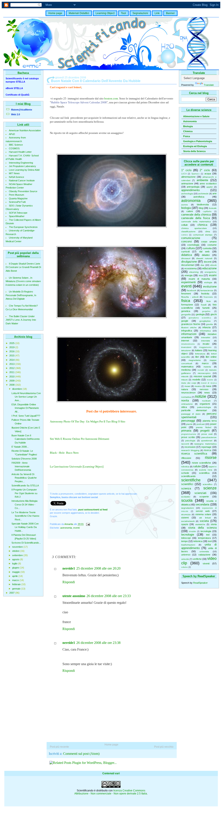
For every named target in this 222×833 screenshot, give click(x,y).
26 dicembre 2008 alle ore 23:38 (98, 643)
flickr (208, 301)
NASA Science (16, 177)
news (207, 392)
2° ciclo (205, 170)
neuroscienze (188, 392)
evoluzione (210, 286)
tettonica (197, 541)
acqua (207, 173)
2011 (12, 372)
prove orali (207, 434)
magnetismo (195, 360)
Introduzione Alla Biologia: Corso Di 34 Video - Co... (24, 504)
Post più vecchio (163, 746)
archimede (203, 193)
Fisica (186, 136)
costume (212, 245)
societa (204, 521)
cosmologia (193, 245)
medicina (186, 370)
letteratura (200, 353)
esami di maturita (199, 279)
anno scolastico (208, 183)
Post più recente (59, 746)
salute (197, 466)
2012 (12, 368)
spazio (184, 524)
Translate (209, 85)
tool (210, 541)
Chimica (188, 131)
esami (213, 275)
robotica (185, 466)
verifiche (197, 559)
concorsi (186, 241)
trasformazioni (188, 545)
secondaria (202, 504)
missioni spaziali (202, 376)
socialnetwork (188, 521)
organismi (205, 404)
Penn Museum (16, 194)
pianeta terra (210, 420)
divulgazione (189, 261)
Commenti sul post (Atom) (81, 753)
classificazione (188, 231)
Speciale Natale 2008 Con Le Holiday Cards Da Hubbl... (25, 527)
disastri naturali (204, 258)
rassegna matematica (205, 444)
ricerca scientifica (194, 453)
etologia (208, 282)
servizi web (203, 511)
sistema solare (203, 514)
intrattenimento (188, 344)
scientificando (188, 476)
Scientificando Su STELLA (25, 485)
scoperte (204, 496)
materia (207, 366)
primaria (186, 430)
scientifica (204, 473)
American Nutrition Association (25, 130)
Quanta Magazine (18, 198)
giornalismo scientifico (200, 318)
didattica (186, 255)
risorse (211, 457)
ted (207, 534)
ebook (213, 265)
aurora (184, 204)
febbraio (16, 584)
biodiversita (203, 204)
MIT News (14, 173)
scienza (186, 488)
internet (185, 340)
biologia (186, 207)
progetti (205, 430)
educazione (209, 268)
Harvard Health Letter (20, 152)
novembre (17, 547)
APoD (12, 134)
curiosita (207, 248)
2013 (12, 364)
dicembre (17, 389)
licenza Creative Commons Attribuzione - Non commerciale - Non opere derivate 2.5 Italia (110, 792)
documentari (187, 265)
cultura (190, 248)
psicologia (190, 440)
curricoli (185, 251)
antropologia (193, 186)
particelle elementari (194, 410)
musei (187, 386)
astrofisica (198, 196)
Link (157, 13)
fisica (185, 301)
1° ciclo (186, 170)
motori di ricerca (208, 383)
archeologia (187, 193)
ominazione (187, 404)
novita (185, 400)
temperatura (204, 538)
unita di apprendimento (199, 546)
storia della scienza (202, 527)
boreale (213, 208)
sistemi (185, 517)
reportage (206, 447)
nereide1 (68, 568)
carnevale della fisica (195, 218)
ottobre (16, 551)
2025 (12, 343)
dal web (204, 251)
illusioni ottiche (189, 327)
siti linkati (205, 517)
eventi (186, 286)
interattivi (205, 337)
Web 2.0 (15, 114)
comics (184, 235)
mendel (201, 370)
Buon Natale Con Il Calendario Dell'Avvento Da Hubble (25, 439)
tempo (184, 541)
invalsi (206, 344)
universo (185, 554)
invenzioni (186, 347)
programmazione (188, 434)
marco (205, 363)
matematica (187, 366)
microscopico (204, 373)
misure (184, 379)
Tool (123, 13)
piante (189, 424)
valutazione (204, 554)
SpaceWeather (16, 216)
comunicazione (190, 238)
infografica (186, 330)
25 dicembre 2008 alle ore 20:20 (98, 568)
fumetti (205, 308)
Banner (170, 13)
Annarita (69, 524)
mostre (210, 380)
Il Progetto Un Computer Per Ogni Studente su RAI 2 (24, 493)
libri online (211, 357)
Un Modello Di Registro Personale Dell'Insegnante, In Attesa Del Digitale (21, 295)
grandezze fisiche (190, 324)
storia (214, 524)
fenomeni (186, 293)
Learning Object (105, 13)
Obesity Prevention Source (23, 191)
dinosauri (185, 258)
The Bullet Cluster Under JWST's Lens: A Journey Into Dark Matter (21, 320)
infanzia (206, 327)
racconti (185, 444)
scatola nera (205, 470)
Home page (55, 13)
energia (189, 275)
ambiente (202, 180)
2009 (12, 380)
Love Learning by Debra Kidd (24, 170)
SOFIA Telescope (18, 212)
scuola (187, 500)
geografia (186, 314)
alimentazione (188, 176)
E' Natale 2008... (20, 446)
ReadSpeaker (200, 582)
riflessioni (186, 458)
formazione (187, 304)
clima (207, 231)
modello (196, 379)
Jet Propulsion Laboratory (22, 166)
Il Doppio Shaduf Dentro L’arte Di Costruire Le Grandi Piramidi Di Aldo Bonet (23, 267)
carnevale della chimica (196, 214)
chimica (202, 224)
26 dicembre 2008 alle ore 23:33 (109, 596)
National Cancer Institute (22, 180)
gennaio (16, 588)
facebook (191, 290)
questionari (206, 440)
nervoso (204, 389)
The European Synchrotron (23, 227)
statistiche (200, 524)
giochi (214, 314)
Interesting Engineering (21, 162)
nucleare (206, 400)
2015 (12, 355)
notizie (200, 396)
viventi (206, 563)
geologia (200, 314)
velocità (185, 559)
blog (201, 208)
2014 (12, 360)
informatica (205, 331)
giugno (16, 567)
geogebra (206, 311)
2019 (12, 347)
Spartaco (195, 174)
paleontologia (204, 407)
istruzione (186, 350)
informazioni (188, 334)
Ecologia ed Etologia (195, 146)
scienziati (200, 493)
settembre (17, 555)
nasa (208, 386)
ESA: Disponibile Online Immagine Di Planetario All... (25, 408)
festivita (205, 293)
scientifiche (191, 480)
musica (198, 386)
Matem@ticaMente (21, 109)
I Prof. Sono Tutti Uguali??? (25, 415)
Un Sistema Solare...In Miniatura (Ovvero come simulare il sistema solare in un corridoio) (23, 281)
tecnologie (187, 534)
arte (214, 193)
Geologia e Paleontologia (197, 141)
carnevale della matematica (196, 221)
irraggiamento (205, 347)
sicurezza (186, 514)
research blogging (190, 450)
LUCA (184, 174)
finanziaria (208, 297)
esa (201, 275)
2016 (12, 351)
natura (184, 389)
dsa (202, 265)
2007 (12, 592)
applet (209, 187)
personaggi (188, 420)
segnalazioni (187, 508)
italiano (198, 350)
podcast (201, 424)
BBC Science (16, 144)
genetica (185, 311)
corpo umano (209, 241)
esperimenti (188, 282)
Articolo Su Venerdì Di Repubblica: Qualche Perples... (24, 478)
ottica (184, 407)
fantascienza (206, 290)
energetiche (211, 272)
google (184, 321)
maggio (16, 572)
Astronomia (190, 121)
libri (197, 357)
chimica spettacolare (194, 228)
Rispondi (68, 582)
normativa (186, 397)
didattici (206, 255)
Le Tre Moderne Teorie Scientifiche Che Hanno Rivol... (25, 516)
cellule (184, 225)
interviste (205, 340)
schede (185, 473)
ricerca (207, 450)
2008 (12, 384)
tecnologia (206, 531)
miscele (185, 376)
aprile (15, 576)
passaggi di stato (191, 414)
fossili (203, 305)
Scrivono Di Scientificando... (26, 542)
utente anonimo (73, 596)
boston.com (111, 98)
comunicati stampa (202, 235)
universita (204, 551)
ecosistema (190, 268)
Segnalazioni (140, 13)
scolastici (185, 496)
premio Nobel (203, 427)
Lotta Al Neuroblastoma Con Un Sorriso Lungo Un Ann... (26, 397)
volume (184, 567)
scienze (210, 488)
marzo (16, 580)
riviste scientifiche (201, 462)
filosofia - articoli (189, 297)
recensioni (189, 447)
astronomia (191, 200)
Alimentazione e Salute (196, 116)
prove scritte (188, 437)
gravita (209, 324)
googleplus (205, 321)
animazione (187, 183)
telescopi (186, 538)
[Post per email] (87, 524)
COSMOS (14, 148)
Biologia (188, 126)
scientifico (207, 484)
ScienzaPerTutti (17, 202)
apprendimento (190, 190)
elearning (194, 272)
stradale (192, 531)
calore (189, 211)
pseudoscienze (209, 437)
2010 (12, 376)
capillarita (207, 211)
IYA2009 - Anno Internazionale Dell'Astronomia (21, 466)
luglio (15, 563)
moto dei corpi (188, 383)
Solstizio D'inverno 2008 (24, 458)
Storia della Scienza (194, 151)
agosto (16, 559)
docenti (207, 261)
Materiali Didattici (79, 13)
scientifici (187, 484)
